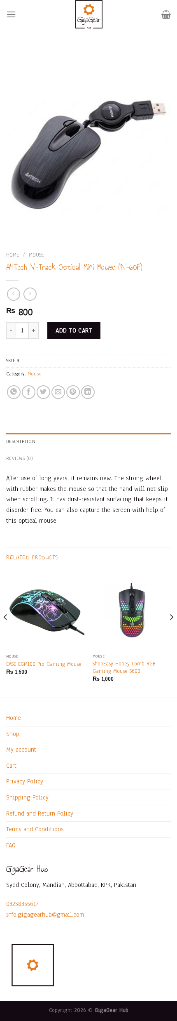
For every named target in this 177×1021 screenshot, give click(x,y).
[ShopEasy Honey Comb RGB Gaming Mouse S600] (132, 610)
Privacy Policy (24, 781)
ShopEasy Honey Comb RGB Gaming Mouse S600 (124, 667)
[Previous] (6, 633)
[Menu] (11, 14)
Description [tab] (20, 441)
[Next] (171, 633)
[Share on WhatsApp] (14, 392)
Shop (12, 734)
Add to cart (74, 330)
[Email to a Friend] (58, 392)
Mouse (36, 254)
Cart (11, 766)
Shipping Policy (27, 797)
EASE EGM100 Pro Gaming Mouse (44, 663)
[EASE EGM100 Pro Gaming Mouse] (45, 610)
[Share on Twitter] (43, 392)
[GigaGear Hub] (88, 14)
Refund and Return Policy (39, 813)
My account (21, 749)
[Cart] (166, 14)
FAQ (11, 845)
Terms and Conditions (35, 829)
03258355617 (22, 904)
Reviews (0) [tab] (19, 458)
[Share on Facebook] (28, 392)
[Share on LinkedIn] (88, 392)
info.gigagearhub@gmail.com (45, 914)
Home (12, 254)
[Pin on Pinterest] (73, 392)
